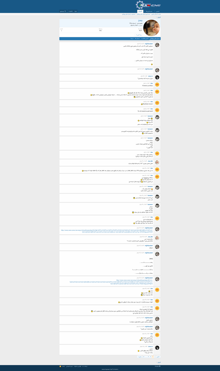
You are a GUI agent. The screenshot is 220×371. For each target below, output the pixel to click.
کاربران (140, 11)
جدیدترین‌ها (149, 11)
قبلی (158, 357)
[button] (154, 11)
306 (140, 31)
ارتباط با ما (84, 366)
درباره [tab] (132, 38)
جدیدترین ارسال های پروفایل (143, 14)
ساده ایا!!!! (132, 23)
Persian (157, 366)
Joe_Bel (150, 161)
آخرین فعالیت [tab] (144, 38)
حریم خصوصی (69, 366)
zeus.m (150, 76)
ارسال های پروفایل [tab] (155, 38)
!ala (151, 83)
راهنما (63, 366)
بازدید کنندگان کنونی (156, 14)
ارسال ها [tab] (137, 38)
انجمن (157, 11)
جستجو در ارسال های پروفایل (128, 14)
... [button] (146, 357)
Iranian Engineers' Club (110, 369)
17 (143, 357)
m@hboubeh (149, 44)
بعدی (140, 357)
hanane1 (150, 116)
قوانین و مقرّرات (77, 366)
